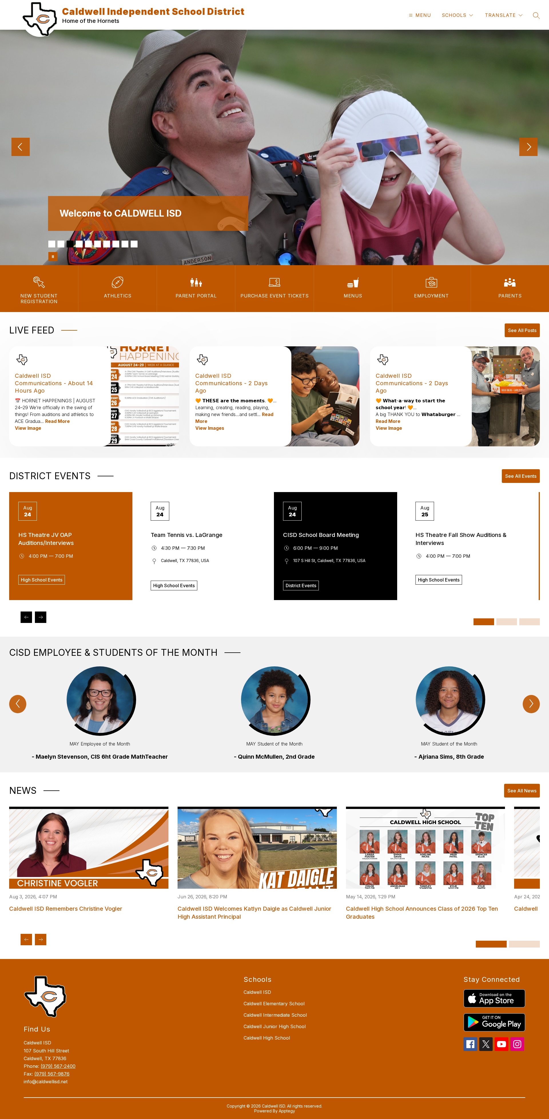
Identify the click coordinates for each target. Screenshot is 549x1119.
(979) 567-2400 (58, 1066)
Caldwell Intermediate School (275, 1015)
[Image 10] (134, 244)
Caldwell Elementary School (274, 1003)
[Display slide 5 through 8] (506, 621)
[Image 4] (79, 244)
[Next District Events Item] (40, 617)
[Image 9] (125, 244)
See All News (522, 791)
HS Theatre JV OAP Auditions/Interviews (46, 538)
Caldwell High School (267, 1038)
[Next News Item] (40, 939)
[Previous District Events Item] (26, 617)
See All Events (520, 476)
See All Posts (522, 330)
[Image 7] (106, 244)
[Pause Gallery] (52, 256)
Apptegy (287, 1110)
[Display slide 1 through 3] (491, 944)
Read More (57, 421)
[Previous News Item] (26, 939)
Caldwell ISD (257, 992)
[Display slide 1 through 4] (484, 621)
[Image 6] (97, 244)
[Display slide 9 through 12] (529, 621)
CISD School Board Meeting (321, 534)
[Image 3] (70, 244)
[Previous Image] (20, 147)
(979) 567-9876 (51, 1074)
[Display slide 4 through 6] (524, 944)
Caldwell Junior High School (275, 1026)
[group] (100, 713)
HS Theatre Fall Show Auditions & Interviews (460, 538)
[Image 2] (60, 244)
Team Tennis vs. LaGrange (186, 534)
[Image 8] (115, 244)
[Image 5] (88, 244)
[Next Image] (528, 147)
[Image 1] (51, 244)
